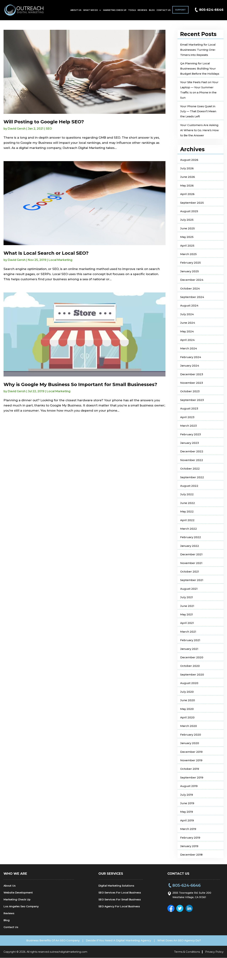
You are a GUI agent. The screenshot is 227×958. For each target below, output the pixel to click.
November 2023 (191, 382)
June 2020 (187, 700)
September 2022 (192, 477)
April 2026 (187, 194)
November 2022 (191, 460)
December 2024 (191, 279)
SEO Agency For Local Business (119, 906)
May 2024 (187, 331)
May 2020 (187, 709)
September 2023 (192, 400)
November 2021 (191, 563)
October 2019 (189, 768)
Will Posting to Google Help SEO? (44, 122)
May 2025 (186, 237)
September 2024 (192, 297)
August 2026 (189, 159)
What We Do (90, 10)
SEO (49, 128)
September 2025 (192, 202)
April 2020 (187, 717)
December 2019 (191, 751)
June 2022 (187, 503)
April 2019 (187, 820)
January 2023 (189, 443)
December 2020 (191, 657)
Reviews (142, 10)
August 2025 (189, 211)
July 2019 (186, 794)
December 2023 (191, 374)
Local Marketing (60, 260)
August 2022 (189, 485)
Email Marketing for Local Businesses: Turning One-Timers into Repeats (198, 50)
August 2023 (189, 408)
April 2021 (187, 623)
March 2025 (188, 254)
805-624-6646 (211, 10)
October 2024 (190, 288)
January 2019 (189, 846)
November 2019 (191, 760)
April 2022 (187, 520)
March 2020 (188, 726)
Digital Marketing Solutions (116, 885)
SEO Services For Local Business (119, 892)
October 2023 (190, 391)
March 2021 (188, 631)
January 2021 (189, 648)
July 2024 (187, 314)
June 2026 (187, 176)
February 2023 (190, 434)
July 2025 (186, 219)
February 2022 (190, 537)
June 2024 (187, 322)
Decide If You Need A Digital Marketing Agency (118, 940)
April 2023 (187, 417)
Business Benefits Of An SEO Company (53, 940)
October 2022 (190, 468)
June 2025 (187, 228)
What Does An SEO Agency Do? (179, 940)
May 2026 (187, 185)
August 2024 (189, 305)
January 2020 (189, 743)
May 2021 (186, 614)
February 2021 (190, 640)
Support (180, 10)
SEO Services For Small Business (119, 899)
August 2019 (189, 786)
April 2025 (187, 245)
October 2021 (189, 571)
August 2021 (189, 588)
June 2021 (187, 606)
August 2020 (189, 683)
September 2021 (191, 580)
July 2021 (186, 597)
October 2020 (190, 665)
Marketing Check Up (114, 10)
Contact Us (164, 10)
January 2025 (189, 271)
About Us (75, 10)
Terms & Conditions (187, 951)
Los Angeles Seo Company (21, 906)
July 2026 (187, 168)
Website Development (18, 892)
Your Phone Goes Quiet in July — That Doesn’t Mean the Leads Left (198, 111)
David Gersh (17, 128)
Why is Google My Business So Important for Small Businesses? (80, 384)
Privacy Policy (214, 951)
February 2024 (190, 357)
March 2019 (188, 829)
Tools (132, 10)
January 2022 (189, 546)
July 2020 (187, 691)
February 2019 (190, 837)
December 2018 (191, 854)
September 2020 (192, 674)
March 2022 (188, 528)
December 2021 (191, 554)
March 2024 (188, 348)
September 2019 (191, 777)
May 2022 (187, 511)
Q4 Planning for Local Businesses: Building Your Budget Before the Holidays (199, 68)
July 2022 (187, 494)
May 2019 (186, 811)
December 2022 (191, 451)
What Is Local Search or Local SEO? (46, 253)
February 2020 (190, 734)
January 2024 (189, 365)
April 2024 (187, 340)
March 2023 (188, 425)
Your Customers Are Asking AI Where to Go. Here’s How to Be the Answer (199, 130)
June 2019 (187, 803)
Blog (152, 10)
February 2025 (190, 262)
